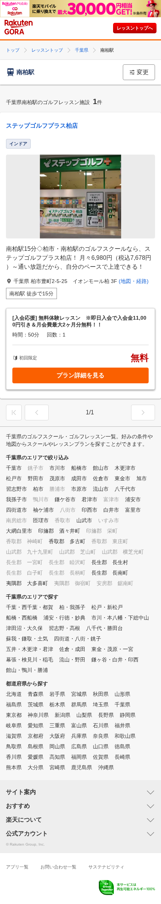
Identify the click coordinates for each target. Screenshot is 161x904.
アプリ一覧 (17, 867)
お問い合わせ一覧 (58, 867)
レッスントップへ (135, 28)
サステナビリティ (106, 867)
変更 (143, 72)
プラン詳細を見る (80, 375)
